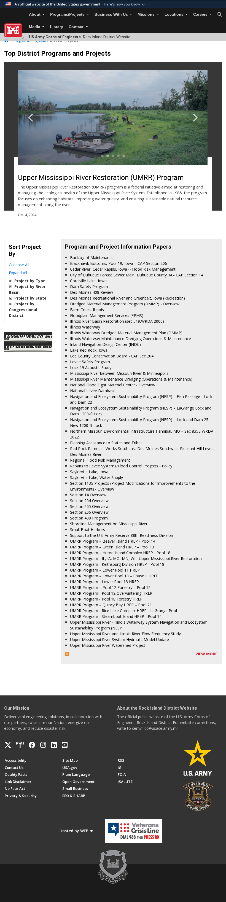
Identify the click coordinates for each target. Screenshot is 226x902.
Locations (175, 14)
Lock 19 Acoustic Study (90, 367)
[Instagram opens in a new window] (43, 745)
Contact (77, 27)
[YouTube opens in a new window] (65, 745)
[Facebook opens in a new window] (32, 745)
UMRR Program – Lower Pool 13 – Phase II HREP (114, 575)
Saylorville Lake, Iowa (89, 471)
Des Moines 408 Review (91, 292)
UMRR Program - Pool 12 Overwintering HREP (111, 593)
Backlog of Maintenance (92, 257)
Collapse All (19, 264)
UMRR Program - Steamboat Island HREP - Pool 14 (116, 616)
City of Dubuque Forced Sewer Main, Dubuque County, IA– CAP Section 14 (136, 275)
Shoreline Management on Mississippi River (108, 523)
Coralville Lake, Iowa (88, 280)
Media (35, 27)
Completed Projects (29, 347)
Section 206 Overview (89, 512)
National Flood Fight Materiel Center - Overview (112, 384)
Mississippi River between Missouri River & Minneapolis (119, 373)
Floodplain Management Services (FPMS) (106, 315)
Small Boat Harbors (87, 529)
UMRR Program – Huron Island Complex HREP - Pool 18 (120, 552)
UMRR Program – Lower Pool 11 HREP (105, 570)
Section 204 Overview (89, 500)
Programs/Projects (68, 14)
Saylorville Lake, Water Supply (96, 477)
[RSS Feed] (67, 653)
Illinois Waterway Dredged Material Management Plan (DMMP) (126, 332)
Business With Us (112, 14)
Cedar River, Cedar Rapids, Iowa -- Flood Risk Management (123, 269)
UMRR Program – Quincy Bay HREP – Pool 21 (111, 604)
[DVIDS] (20, 745)
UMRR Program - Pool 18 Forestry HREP (106, 599)
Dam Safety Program (89, 286)
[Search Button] (219, 14)
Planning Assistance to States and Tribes (106, 442)
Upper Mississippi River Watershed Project (107, 645)
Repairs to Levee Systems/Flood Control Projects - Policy (121, 465)
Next (189, 117)
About (35, 14)
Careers (201, 14)
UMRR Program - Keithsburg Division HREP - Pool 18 (117, 564)
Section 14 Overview (88, 494)
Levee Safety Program (90, 361)
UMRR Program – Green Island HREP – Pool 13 (112, 547)
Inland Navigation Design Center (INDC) (105, 344)
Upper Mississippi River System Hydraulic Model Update (119, 639)
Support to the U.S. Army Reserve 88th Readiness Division (121, 535)
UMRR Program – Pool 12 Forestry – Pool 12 (110, 587)
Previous (37, 117)
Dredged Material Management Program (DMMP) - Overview (124, 303)
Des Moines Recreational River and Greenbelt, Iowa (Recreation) (127, 298)
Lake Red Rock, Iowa (88, 350)
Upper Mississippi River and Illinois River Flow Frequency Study (125, 633)
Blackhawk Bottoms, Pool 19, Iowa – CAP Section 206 (118, 263)
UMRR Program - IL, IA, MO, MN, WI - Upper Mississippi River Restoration (136, 558)
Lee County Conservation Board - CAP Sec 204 (112, 356)
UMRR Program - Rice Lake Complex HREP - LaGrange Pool (123, 610)
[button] (125, 4)
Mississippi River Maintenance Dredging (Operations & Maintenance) (131, 379)
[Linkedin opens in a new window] (54, 745)
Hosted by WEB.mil (78, 830)
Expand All (18, 272)
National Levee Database (92, 390)
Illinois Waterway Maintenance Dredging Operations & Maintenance (130, 338)
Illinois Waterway (85, 327)
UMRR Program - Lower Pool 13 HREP (104, 581)
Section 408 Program (89, 518)
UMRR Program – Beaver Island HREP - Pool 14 (112, 541)
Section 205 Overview (89, 506)
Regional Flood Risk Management (100, 460)
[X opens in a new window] (8, 745)
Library (56, 27)
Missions (147, 14)
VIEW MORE (206, 653)
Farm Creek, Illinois (87, 309)
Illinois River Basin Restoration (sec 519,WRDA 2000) (117, 321)
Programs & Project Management (43, 337)
